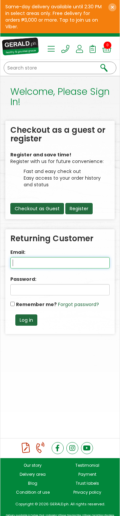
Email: (17, 252)
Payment (87, 474)
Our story (33, 465)
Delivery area (33, 474)
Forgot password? (78, 304)
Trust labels (87, 483)
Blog (32, 483)
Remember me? (36, 304)
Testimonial (87, 465)
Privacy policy (87, 492)
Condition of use (33, 492)
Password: (23, 279)
